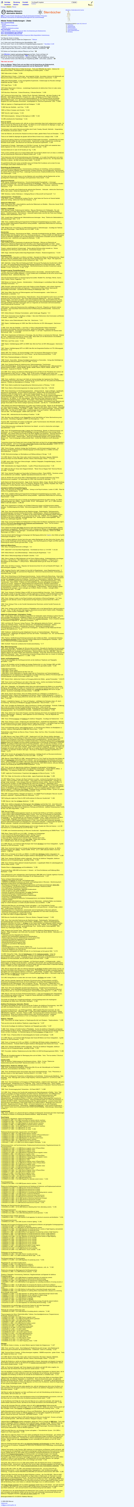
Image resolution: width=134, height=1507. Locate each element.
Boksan (35, 39)
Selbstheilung (71, 26)
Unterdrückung (45, 35)
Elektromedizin (72, 27)
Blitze (32, 35)
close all (84, 23)
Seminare (7, 4)
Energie (4, 24)
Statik (12, 16)
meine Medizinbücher (73, 30)
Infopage (3, 7)
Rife (14, 35)
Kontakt (25, 2)
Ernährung (18, 16)
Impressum (4, 1503)
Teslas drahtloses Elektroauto (9, 25)
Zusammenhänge (72, 29)
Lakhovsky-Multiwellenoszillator (10, 28)
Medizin (9, 7)
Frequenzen (27, 35)
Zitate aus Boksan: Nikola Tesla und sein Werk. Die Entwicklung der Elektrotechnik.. (24, 31)
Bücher (15, 4)
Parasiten (44, 16)
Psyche (6, 16)
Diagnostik (28, 17)
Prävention (70, 25)
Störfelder (37, 16)
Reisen (14, 7)
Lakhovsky (10, 35)
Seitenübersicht (75, 10)
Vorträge (7, 2)
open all (79, 23)
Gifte (24, 16)
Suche (82, 10)
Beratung (16, 2)
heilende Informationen (8, 17)
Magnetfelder (37, 35)
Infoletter (26, 4)
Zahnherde (29, 16)
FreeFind (33, 4)
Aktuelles (68, 10)
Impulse (49, 535)
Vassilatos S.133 (49, 44)
